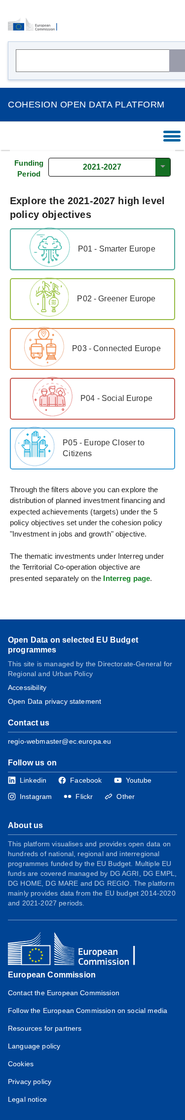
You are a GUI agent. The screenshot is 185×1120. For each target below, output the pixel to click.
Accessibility (27, 687)
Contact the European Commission (63, 993)
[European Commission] (35, 25)
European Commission (52, 975)
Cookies (21, 1064)
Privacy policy (29, 1081)
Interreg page (126, 578)
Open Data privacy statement (54, 701)
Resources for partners (44, 1028)
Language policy (34, 1046)
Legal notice (27, 1099)
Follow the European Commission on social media (87, 1010)
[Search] (177, 60)
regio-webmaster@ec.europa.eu (59, 741)
